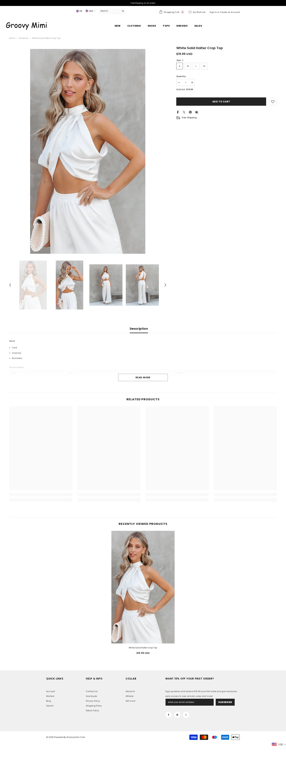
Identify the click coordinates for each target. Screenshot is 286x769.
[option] (87, 151)
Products (23, 38)
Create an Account (230, 12)
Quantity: (181, 76)
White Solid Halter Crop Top (143, 647)
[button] (10, 285)
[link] (40, 494)
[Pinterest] (190, 111)
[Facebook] (177, 111)
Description (139, 329)
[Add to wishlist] (273, 101)
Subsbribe (225, 702)
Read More (143, 377)
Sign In (213, 12)
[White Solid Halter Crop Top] (143, 587)
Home (12, 38)
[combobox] (109, 10)
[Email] (196, 111)
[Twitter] (184, 111)
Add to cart (221, 101)
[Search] (112, 11)
